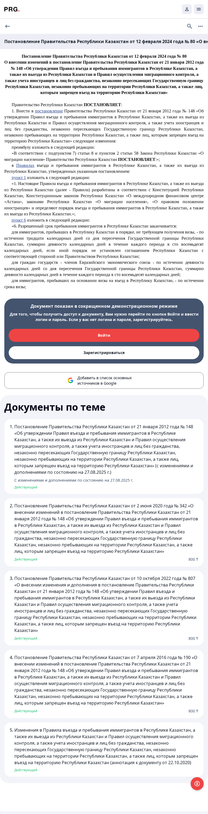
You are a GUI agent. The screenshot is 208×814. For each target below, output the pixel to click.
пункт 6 (19, 220)
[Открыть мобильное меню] (199, 9)
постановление (49, 111)
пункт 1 (19, 177)
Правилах (25, 165)
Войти (104, 335)
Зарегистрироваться (104, 352)
